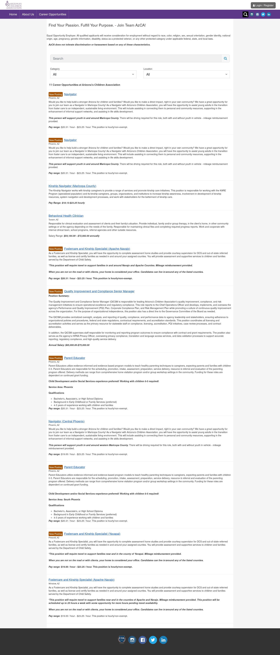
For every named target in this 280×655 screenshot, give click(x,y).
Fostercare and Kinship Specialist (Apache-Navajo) (97, 248)
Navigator (70, 94)
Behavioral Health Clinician (66, 215)
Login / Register (264, 5)
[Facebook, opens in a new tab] (257, 14)
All (54, 74)
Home (13, 14)
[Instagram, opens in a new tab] (252, 14)
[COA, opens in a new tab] (122, 643)
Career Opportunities (52, 14)
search (245, 14)
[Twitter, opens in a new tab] (263, 14)
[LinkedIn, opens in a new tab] (269, 14)
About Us (28, 14)
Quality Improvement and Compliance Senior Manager (99, 291)
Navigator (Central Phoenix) (67, 421)
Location (148, 68)
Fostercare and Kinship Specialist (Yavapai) (92, 533)
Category (55, 68)
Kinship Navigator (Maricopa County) (72, 186)
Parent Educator (74, 358)
